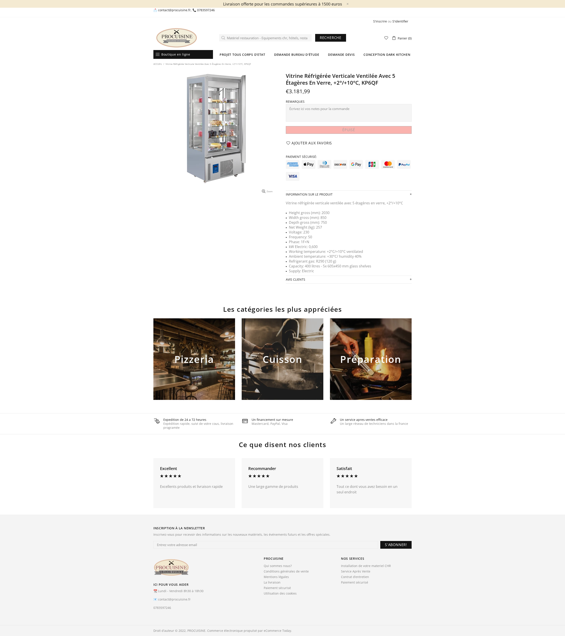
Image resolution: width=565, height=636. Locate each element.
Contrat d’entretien (355, 577)
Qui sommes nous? (278, 566)
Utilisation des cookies (280, 593)
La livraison (272, 582)
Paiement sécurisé (277, 588)
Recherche (330, 37)
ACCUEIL (157, 63)
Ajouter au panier (194, 366)
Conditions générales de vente (286, 571)
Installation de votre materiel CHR (366, 566)
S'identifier (400, 21)
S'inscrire (380, 21)
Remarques (295, 102)
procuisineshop (176, 37)
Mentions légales (276, 577)
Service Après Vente (355, 571)
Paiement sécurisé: (301, 157)
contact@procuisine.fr (174, 10)
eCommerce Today (277, 631)
